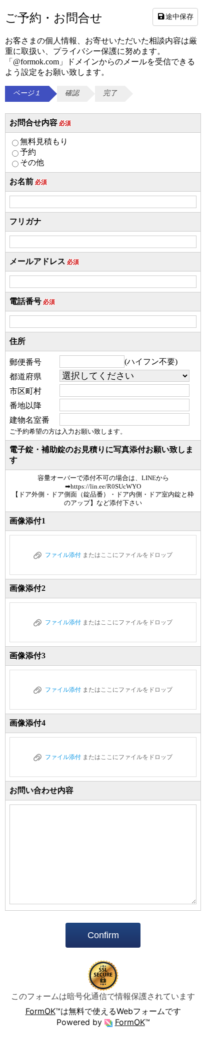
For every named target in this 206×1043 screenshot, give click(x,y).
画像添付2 (28, 588)
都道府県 (26, 376)
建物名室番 (30, 420)
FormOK (41, 1011)
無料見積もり (44, 141)
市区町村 (26, 391)
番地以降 (26, 405)
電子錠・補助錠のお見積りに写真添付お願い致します (102, 454)
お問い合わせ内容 (42, 790)
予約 (28, 152)
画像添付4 (28, 723)
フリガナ (26, 221)
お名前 (28, 181)
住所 (18, 341)
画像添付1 (28, 521)
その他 (32, 162)
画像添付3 (28, 655)
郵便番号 (26, 362)
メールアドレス (44, 261)
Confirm (103, 935)
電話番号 (32, 301)
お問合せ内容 (40, 122)
